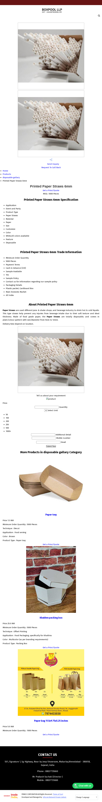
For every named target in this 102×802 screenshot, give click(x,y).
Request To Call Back (51, 167)
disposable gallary (11, 177)
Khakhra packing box (51, 617)
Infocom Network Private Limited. (54, 797)
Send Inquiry (53, 164)
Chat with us (85, 786)
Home (5, 171)
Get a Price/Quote (51, 190)
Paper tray (51, 514)
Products (7, 174)
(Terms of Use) (58, 794)
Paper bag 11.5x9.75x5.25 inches (51, 720)
